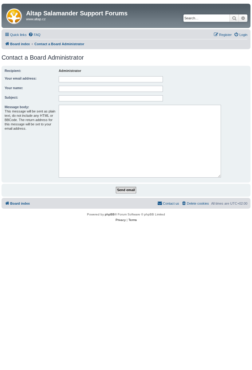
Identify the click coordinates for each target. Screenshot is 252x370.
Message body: (17, 107)
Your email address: (21, 78)
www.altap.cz (36, 19)
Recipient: (13, 71)
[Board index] (14, 15)
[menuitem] (34, 34)
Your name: (14, 88)
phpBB (110, 214)
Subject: (11, 97)
